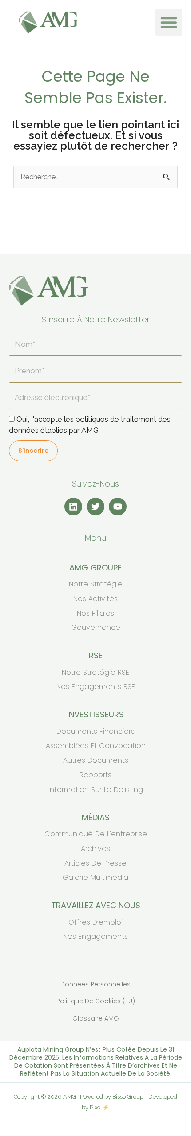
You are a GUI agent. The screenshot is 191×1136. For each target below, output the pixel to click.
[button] (168, 22)
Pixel (96, 1107)
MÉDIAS (96, 817)
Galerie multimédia (95, 877)
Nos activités (95, 599)
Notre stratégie (96, 584)
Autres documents (95, 760)
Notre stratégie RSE (95, 672)
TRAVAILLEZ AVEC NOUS (95, 905)
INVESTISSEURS (95, 714)
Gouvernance (95, 627)
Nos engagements (95, 936)
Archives (95, 848)
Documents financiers (95, 731)
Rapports (95, 775)
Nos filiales (95, 613)
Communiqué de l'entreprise (95, 834)
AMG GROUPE (95, 567)
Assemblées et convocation (96, 745)
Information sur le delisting (95, 789)
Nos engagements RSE (95, 686)
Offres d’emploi (95, 922)
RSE (96, 655)
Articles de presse (95, 863)
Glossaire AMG (95, 1018)
